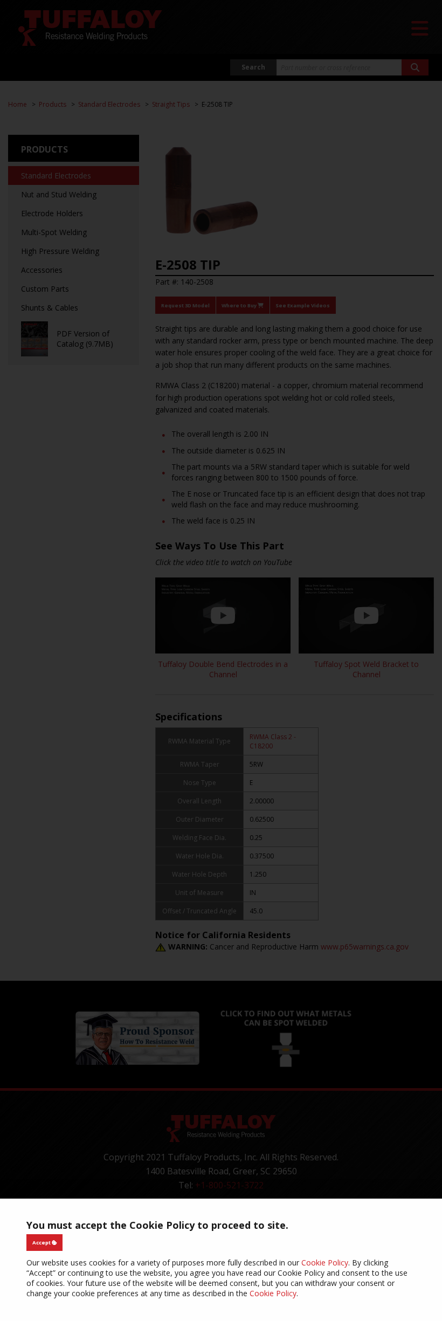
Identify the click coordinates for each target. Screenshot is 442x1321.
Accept (42, 1242)
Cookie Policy (324, 1262)
